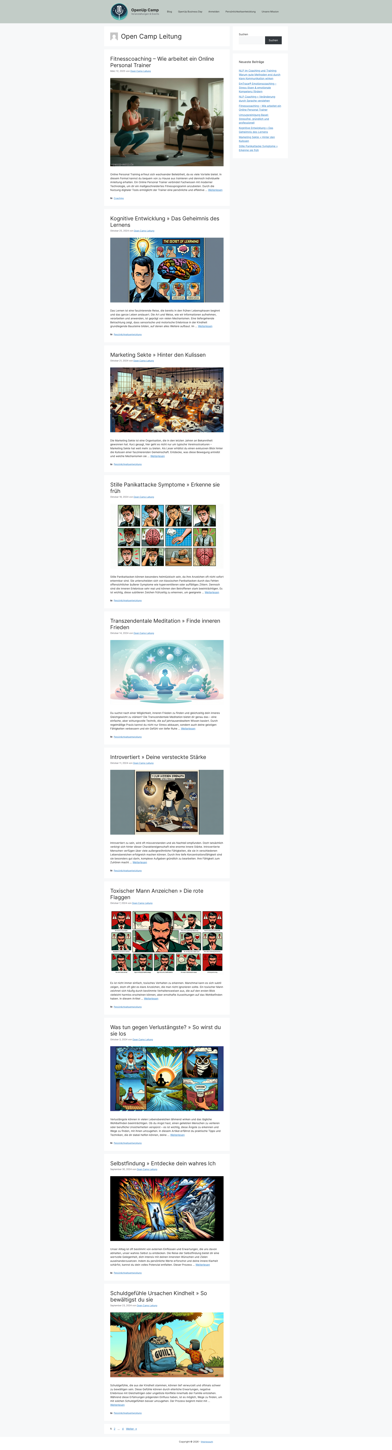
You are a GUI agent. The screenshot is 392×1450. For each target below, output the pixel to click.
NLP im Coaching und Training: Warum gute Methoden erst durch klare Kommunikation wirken (259, 74)
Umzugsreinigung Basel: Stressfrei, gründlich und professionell (254, 118)
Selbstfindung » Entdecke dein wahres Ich (163, 1163)
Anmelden (213, 11)
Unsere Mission (270, 11)
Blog (169, 11)
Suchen (243, 34)
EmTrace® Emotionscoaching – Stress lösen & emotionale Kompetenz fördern (257, 87)
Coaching (119, 198)
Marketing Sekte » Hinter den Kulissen (158, 355)
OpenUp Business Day (190, 11)
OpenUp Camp (145, 10)
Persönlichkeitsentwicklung (241, 11)
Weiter (131, 1428)
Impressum (207, 1441)
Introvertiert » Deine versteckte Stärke (158, 757)
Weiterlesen (215, 190)
